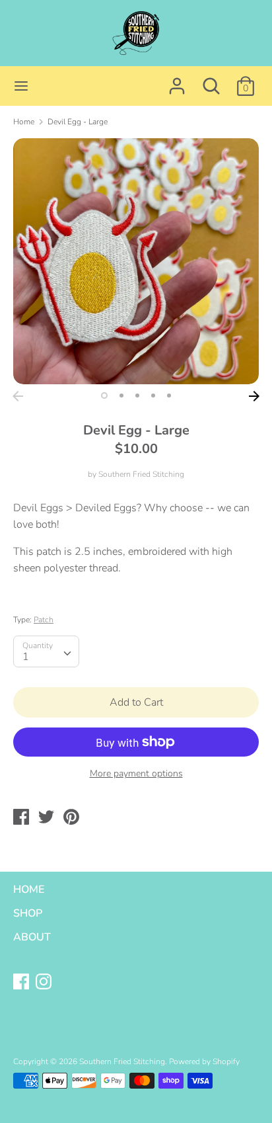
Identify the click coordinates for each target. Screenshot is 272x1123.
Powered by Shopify (204, 1061)
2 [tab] (121, 395)
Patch (43, 619)
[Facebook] (22, 983)
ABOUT (32, 937)
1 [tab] (104, 395)
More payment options (136, 773)
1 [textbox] (25, 656)
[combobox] (46, 651)
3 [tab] (137, 395)
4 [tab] (153, 395)
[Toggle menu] (21, 86)
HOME (28, 889)
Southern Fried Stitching (141, 474)
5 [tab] (169, 395)
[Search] (211, 80)
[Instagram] (45, 983)
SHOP (27, 913)
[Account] (177, 80)
